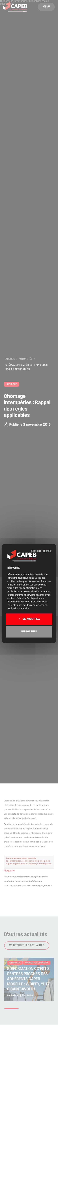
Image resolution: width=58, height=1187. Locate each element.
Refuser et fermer (41, 551)
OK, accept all (31, 619)
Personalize (29, 631)
